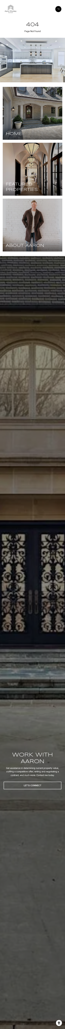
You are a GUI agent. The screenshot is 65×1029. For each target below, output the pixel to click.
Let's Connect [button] (32, 785)
